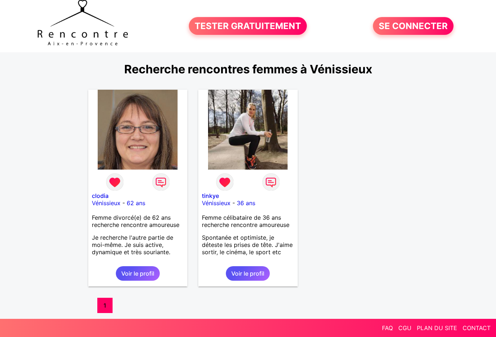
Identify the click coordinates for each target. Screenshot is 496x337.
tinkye (210, 195)
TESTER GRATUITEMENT (248, 26)
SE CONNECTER (413, 26)
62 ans (136, 203)
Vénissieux (106, 203)
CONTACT (477, 328)
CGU (404, 328)
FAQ (387, 328)
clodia (100, 195)
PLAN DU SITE (437, 328)
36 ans (246, 203)
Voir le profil (137, 273)
